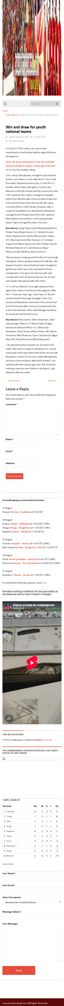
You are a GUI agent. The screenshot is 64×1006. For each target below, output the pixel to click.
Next (51, 380)
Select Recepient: (11, 897)
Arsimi (9, 841)
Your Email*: (8, 885)
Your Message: (10, 923)
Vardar (9, 836)
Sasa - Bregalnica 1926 (30, 547)
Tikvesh (9, 816)
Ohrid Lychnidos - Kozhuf (22, 559)
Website (10, 463)
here (44, 582)
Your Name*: (9, 873)
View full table (8, 864)
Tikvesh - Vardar (21, 575)
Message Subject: (11, 911)
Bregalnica (10, 831)
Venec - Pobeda (20, 531)
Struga (9, 826)
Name (9, 439)
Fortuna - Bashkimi (20, 512)
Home (5, 110)
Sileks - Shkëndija (20, 523)
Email (9, 451)
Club (9, 806)
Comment (11, 404)
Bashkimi (10, 855)
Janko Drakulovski (19, 137)
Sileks (9, 821)
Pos (4, 806)
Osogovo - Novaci (20, 543)
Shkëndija (47, 740)
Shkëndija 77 (12, 845)
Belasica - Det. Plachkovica (26, 563)
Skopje (9, 850)
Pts (35, 806)
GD (56, 806)
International (12, 114)
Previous (15, 380)
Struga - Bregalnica (20, 527)
